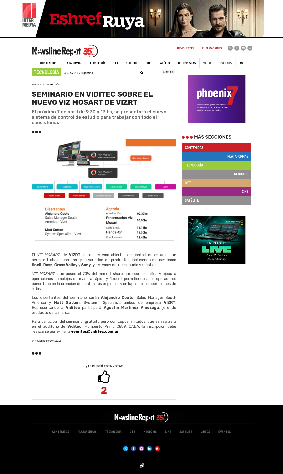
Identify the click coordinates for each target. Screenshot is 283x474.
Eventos (226, 63)
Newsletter (185, 48)
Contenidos (194, 147)
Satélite (192, 200)
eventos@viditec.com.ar (95, 331)
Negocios (241, 174)
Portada (37, 84)
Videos (207, 63)
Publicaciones (212, 48)
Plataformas (237, 156)
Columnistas (187, 63)
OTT (188, 183)
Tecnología (52, 84)
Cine (245, 191)
